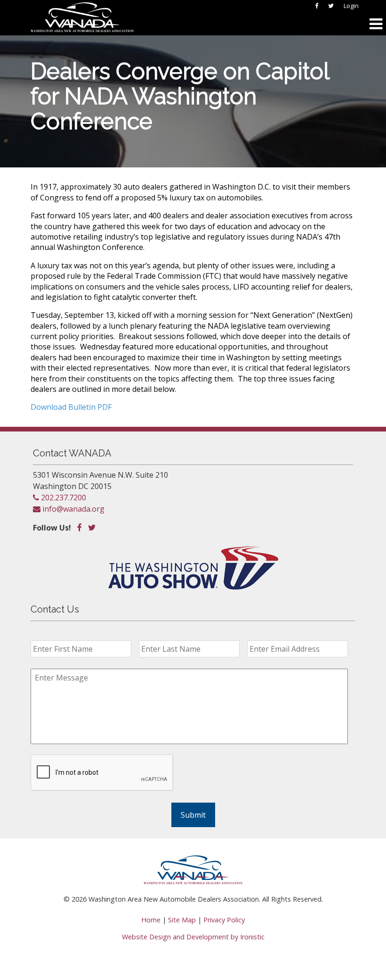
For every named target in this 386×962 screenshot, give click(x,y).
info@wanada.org (72, 509)
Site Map (182, 919)
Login (351, 5)
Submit (193, 815)
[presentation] (102, 773)
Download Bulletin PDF (71, 407)
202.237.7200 (62, 497)
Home (151, 919)
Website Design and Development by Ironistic (193, 936)
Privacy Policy (224, 919)
